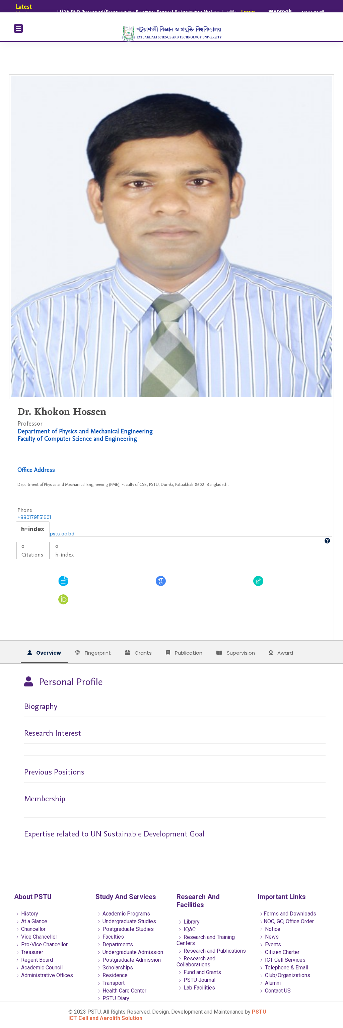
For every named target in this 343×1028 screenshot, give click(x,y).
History (29, 913)
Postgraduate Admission (131, 960)
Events (272, 944)
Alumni (272, 983)
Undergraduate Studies (128, 921)
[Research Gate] (258, 581)
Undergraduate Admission (132, 952)
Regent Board (36, 960)
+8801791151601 (34, 517)
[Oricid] (63, 599)
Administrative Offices (46, 975)
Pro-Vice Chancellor (44, 944)
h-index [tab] (32, 529)
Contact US (277, 990)
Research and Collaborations (196, 961)
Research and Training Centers (206, 940)
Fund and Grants (201, 972)
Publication (188, 652)
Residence (114, 975)
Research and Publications (214, 951)
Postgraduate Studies (127, 929)
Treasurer (31, 952)
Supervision (240, 652)
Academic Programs (125, 913)
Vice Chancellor (38, 937)
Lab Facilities (198, 987)
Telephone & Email (286, 967)
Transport (113, 983)
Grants (142, 652)
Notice (272, 929)
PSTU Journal (198, 980)
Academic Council (41, 967)
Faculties (112, 937)
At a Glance (33, 921)
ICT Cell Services (284, 960)
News (271, 937)
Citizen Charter (281, 952)
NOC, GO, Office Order (289, 921)
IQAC (189, 929)
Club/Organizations (287, 975)
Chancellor (33, 929)
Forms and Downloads (290, 913)
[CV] (63, 581)
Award (284, 652)
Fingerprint (97, 652)
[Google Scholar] (161, 581)
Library (191, 922)
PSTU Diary (115, 998)
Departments (117, 944)
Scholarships (117, 967)
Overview (48, 652)
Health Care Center (123, 990)
